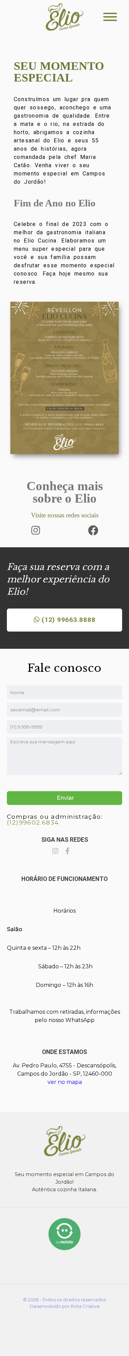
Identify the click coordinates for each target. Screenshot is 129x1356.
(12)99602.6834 (33, 822)
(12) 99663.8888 (67, 620)
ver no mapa (64, 1082)
